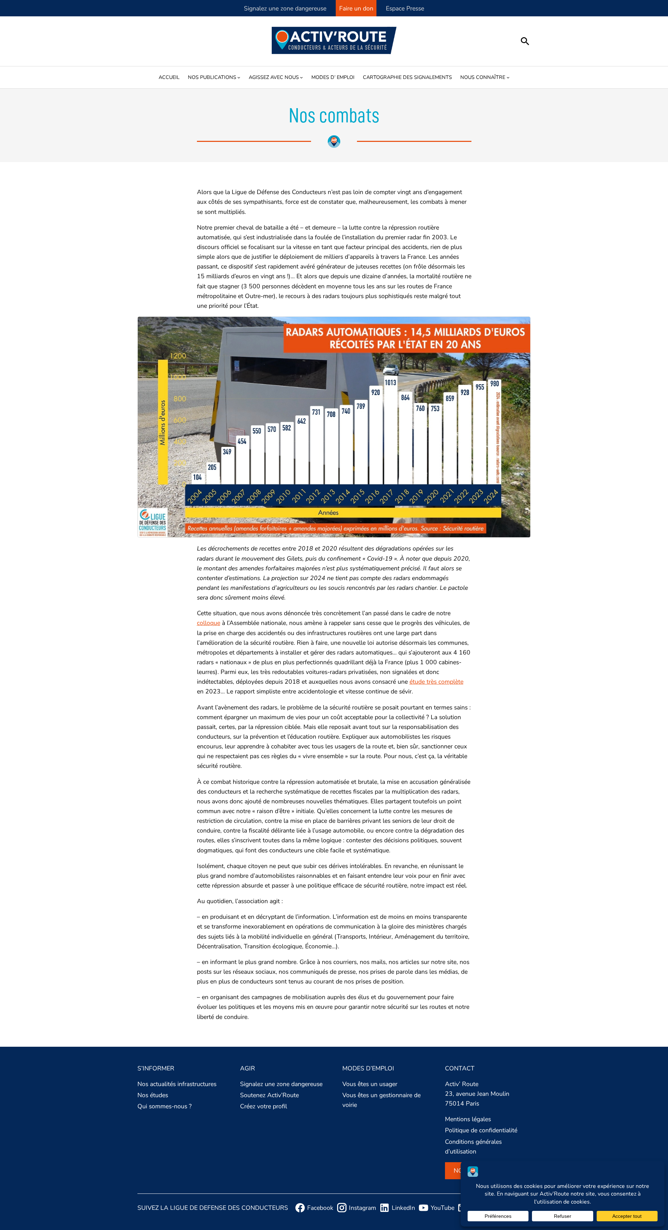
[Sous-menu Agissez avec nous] (301, 77)
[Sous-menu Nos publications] (238, 77)
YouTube (442, 1208)
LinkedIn (403, 1208)
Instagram (362, 1208)
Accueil (169, 77)
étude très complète (436, 681)
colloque (208, 623)
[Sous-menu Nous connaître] (508, 77)
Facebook (320, 1208)
